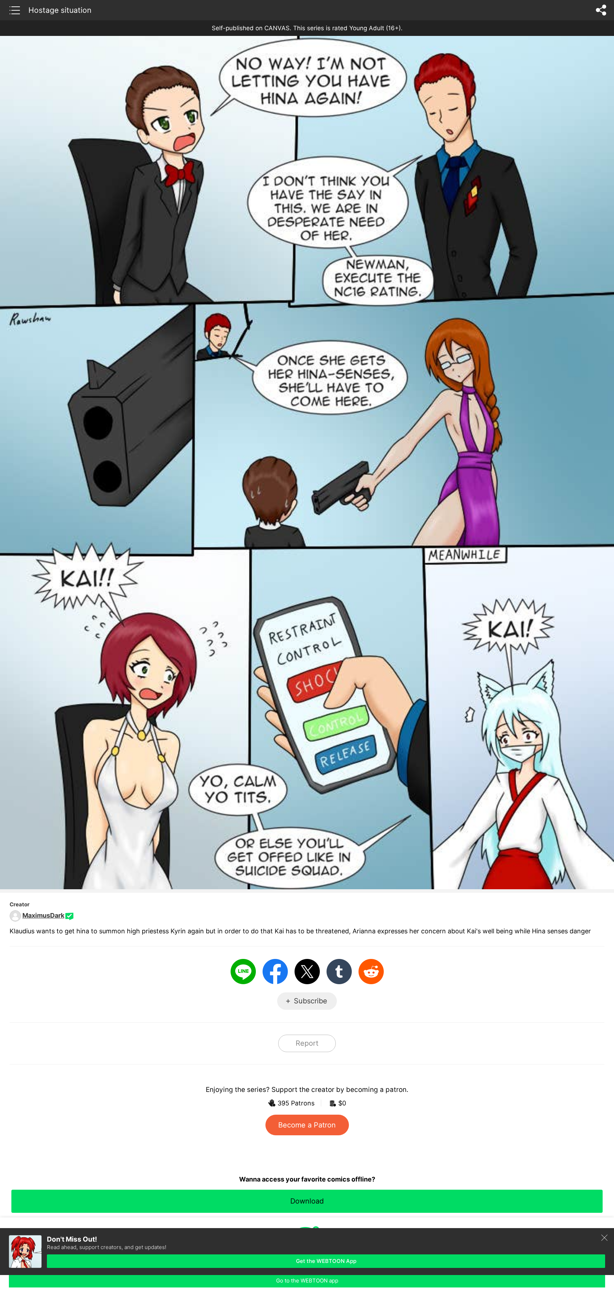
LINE (243, 971)
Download (307, 1201)
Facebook (275, 971)
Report (307, 1043)
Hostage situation (59, 10)
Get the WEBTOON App (326, 1261)
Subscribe (310, 1001)
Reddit (371, 971)
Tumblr (339, 971)
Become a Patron (307, 1125)
